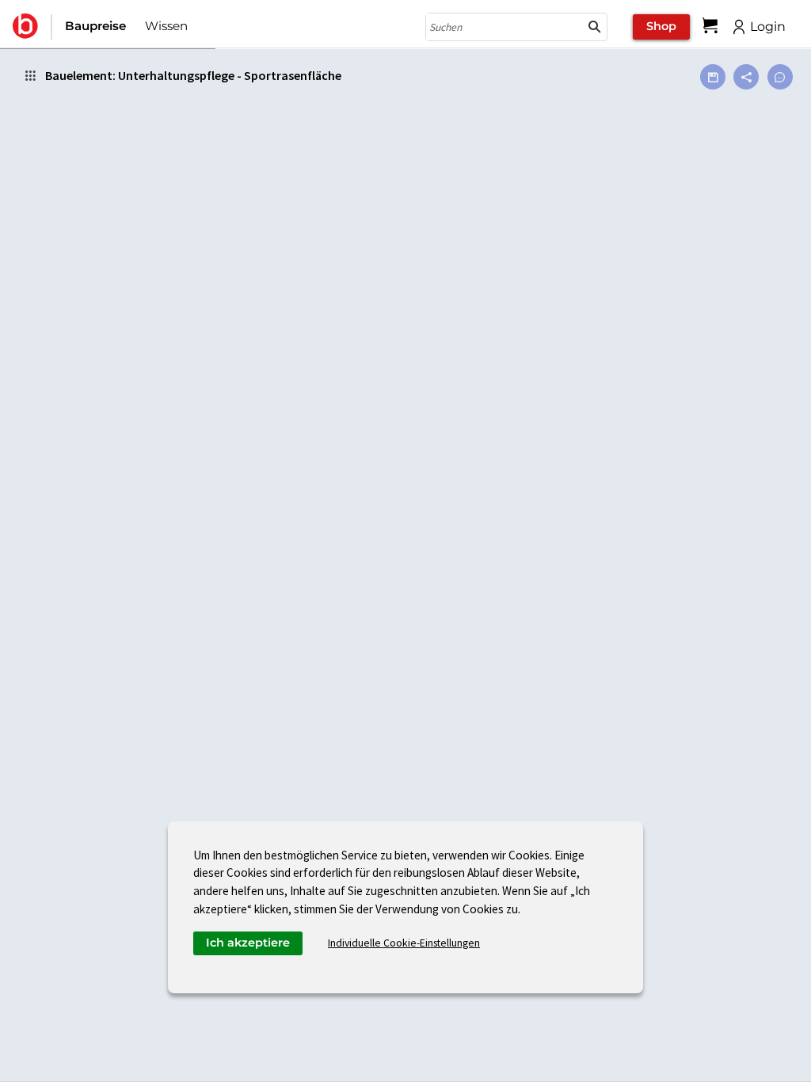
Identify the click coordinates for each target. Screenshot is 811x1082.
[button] (595, 27)
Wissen (166, 25)
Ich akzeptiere (248, 942)
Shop (661, 26)
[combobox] (504, 26)
